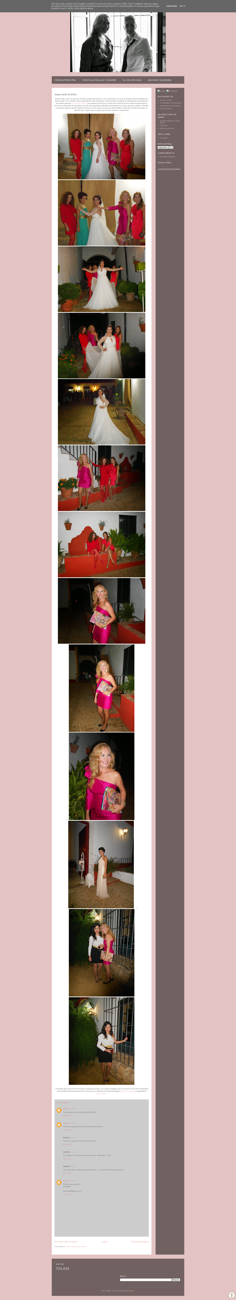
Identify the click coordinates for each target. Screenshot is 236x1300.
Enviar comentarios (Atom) (75, 1246)
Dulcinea (66, 1109)
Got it (182, 6)
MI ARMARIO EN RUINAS (170, 106)
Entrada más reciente (65, 1241)
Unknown (66, 1123)
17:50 (73, 1181)
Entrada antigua (140, 1241)
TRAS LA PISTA (166, 108)
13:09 (73, 1152)
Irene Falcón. (102, 1093)
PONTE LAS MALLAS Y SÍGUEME (99, 80)
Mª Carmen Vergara (79, 103)
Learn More (171, 6)
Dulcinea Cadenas (128, 1091)
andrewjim (164, 138)
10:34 (73, 1123)
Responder (67, 1115)
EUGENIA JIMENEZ (167, 157)
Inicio (104, 1241)
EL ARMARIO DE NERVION (171, 103)
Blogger (131, 1290)
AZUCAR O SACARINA (159, 80)
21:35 (73, 1166)
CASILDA (163, 125)
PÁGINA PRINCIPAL (65, 80)
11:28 (73, 1137)
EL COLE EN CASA (132, 80)
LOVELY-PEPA (166, 100)
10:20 (73, 1109)
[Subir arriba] (231, 1295)
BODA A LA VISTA (167, 128)
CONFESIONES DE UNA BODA (170, 122)
